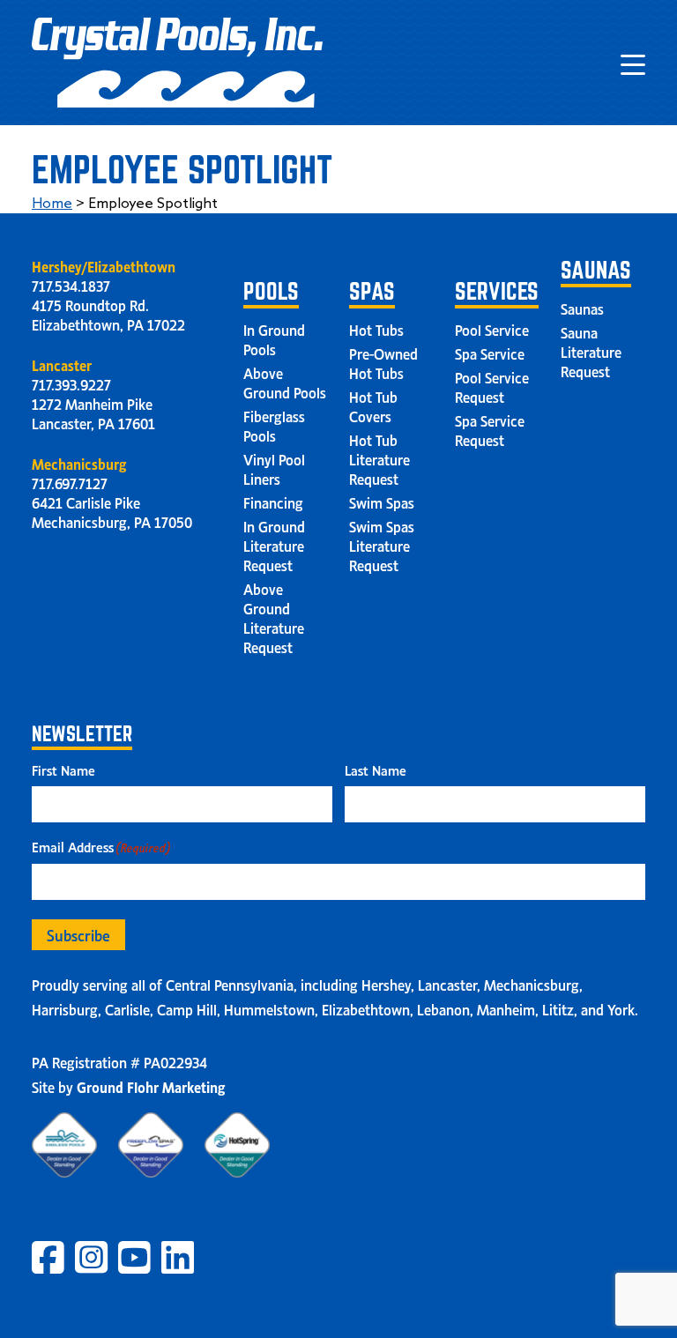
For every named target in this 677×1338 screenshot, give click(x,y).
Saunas (582, 307)
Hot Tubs (376, 328)
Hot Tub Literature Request (379, 458)
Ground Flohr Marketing (151, 1086)
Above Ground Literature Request (273, 617)
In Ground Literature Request (274, 545)
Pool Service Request (492, 386)
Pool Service (492, 328)
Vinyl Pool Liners (274, 468)
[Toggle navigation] (633, 63)
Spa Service (489, 352)
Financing (273, 501)
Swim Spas (381, 501)
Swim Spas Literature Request (381, 545)
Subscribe (78, 934)
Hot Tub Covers (373, 405)
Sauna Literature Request (591, 351)
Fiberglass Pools (274, 424)
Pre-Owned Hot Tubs (383, 362)
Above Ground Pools (284, 381)
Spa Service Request (489, 429)
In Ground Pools (274, 338)
